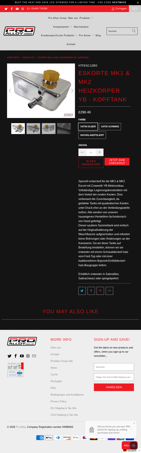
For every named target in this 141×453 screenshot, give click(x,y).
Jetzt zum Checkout (117, 162)
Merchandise (81, 27)
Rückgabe (56, 381)
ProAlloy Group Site (62, 361)
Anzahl (82, 145)
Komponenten (61, 27)
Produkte (85, 18)
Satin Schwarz (110, 126)
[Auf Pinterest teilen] (100, 291)
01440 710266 (39, 8)
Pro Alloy (21, 426)
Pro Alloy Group (57, 18)
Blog (98, 35)
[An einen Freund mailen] (109, 291)
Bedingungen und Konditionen (67, 394)
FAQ (53, 387)
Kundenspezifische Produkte (58, 35)
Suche (54, 374)
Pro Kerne (85, 35)
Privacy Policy (59, 401)
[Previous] (10, 90)
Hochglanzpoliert (92, 135)
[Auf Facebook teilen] (91, 291)
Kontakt (71, 44)
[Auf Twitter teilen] (82, 291)
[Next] (71, 90)
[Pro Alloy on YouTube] (17, 8)
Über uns (73, 18)
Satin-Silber (88, 126)
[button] (132, 451)
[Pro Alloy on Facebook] (11, 8)
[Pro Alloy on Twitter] (5, 8)
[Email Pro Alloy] (28, 8)
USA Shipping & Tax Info (64, 414)
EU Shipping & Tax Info (63, 408)
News (54, 367)
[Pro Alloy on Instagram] (22, 8)
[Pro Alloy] (19, 31)
